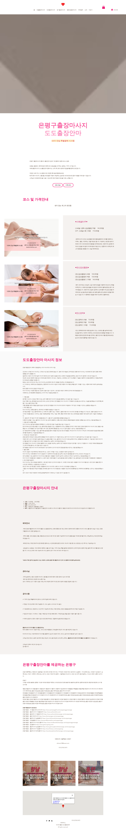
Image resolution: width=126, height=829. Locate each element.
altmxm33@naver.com (63, 743)
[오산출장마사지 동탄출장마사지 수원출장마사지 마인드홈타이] (47, 821)
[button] (103, 7)
